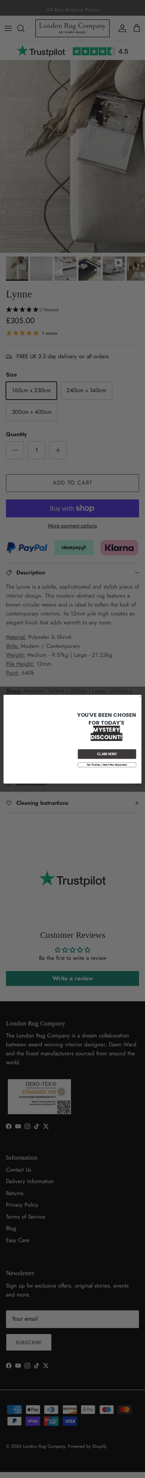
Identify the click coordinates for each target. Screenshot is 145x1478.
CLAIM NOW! (107, 754)
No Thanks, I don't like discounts (107, 764)
